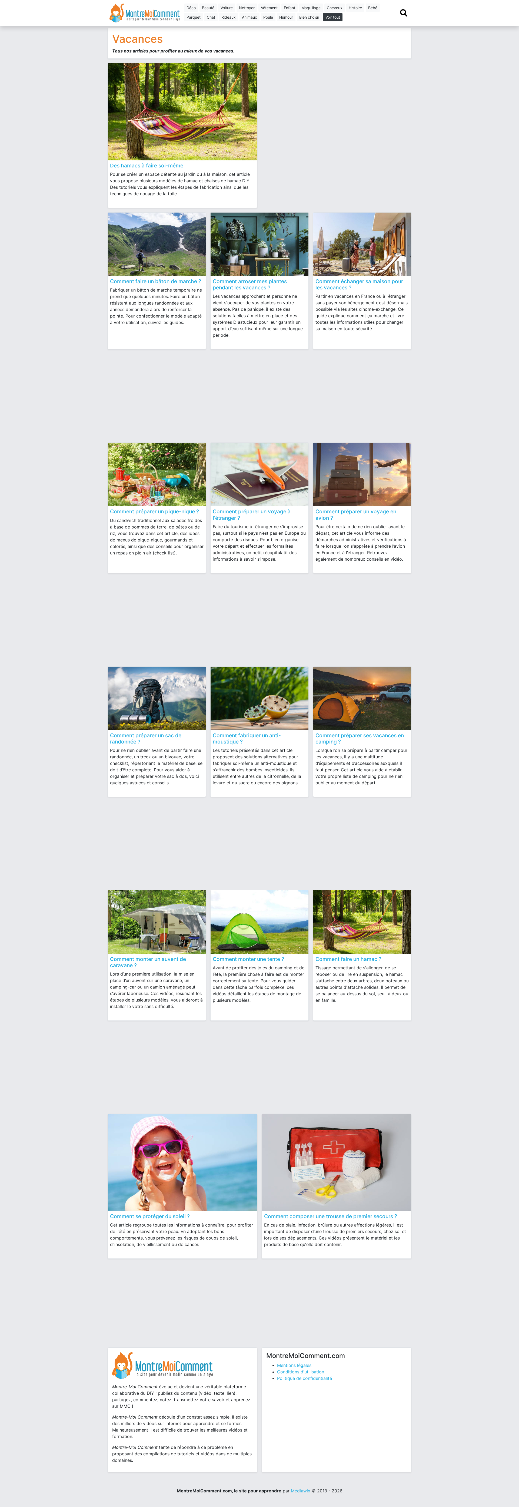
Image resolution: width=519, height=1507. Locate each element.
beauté (208, 7)
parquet (194, 17)
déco (191, 7)
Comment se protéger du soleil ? (150, 1216)
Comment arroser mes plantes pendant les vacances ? (250, 284)
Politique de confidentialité (304, 1378)
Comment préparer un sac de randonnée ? (145, 738)
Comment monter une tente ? (248, 959)
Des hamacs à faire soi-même (146, 165)
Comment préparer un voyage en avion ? (355, 514)
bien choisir (309, 17)
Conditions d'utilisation (300, 1371)
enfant (289, 7)
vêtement (269, 7)
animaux (249, 17)
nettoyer (247, 7)
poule (268, 17)
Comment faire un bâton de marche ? (155, 281)
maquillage (311, 7)
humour (286, 17)
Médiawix (300, 1490)
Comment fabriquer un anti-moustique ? (247, 738)
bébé (372, 7)
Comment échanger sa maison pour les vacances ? (359, 284)
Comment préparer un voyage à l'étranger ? (252, 514)
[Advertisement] (337, 103)
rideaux (228, 17)
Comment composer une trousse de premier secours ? (330, 1216)
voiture (227, 7)
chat (211, 17)
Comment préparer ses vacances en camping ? (359, 738)
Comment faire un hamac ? (348, 959)
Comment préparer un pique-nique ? (154, 511)
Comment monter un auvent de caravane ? (148, 962)
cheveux (334, 7)
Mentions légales (294, 1365)
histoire (355, 7)
